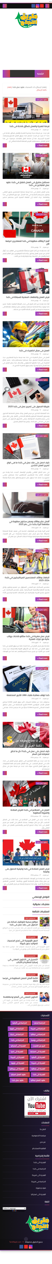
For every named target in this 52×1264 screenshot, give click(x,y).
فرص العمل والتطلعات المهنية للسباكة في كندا (27, 297)
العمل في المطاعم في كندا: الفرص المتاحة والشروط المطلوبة (30, 811)
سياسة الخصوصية (39, 1135)
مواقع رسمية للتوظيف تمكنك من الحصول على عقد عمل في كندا (22, 923)
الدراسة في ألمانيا (19, 1023)
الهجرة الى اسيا (17, 1051)
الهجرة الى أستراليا (18, 1046)
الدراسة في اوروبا (17, 1028)
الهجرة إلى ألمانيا (38, 1057)
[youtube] (42, 6)
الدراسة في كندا (17, 1040)
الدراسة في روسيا (38, 1040)
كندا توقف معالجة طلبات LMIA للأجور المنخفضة (28, 695)
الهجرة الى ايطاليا (38, 1068)
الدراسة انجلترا (39, 1023)
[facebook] (33, 6)
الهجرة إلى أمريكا (17, 1057)
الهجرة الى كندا (39, 1074)
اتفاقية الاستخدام (39, 1148)
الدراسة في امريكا (38, 1028)
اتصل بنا (43, 1129)
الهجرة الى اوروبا (17, 1063)
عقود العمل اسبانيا (18, 1074)
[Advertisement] (26, 52)
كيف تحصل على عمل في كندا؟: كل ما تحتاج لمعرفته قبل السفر (30, 752)
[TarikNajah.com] (26, 20)
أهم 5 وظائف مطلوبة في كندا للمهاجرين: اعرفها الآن (27, 242)
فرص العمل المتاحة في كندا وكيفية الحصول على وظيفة (27, 870)
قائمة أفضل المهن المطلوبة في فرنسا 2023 (20, 979)
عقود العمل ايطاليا (38, 1080)
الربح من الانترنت (39, 1046)
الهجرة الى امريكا (38, 1063)
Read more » (42, 145)
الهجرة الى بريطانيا (17, 1068)
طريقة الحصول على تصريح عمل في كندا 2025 (28, 406)
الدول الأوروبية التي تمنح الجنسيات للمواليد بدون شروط (22, 942)
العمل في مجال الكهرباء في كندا (34, 350)
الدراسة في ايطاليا (38, 1034)
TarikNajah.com (15, 1242)
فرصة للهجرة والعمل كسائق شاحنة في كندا (29, 126)
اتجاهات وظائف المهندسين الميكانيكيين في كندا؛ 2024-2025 (27, 578)
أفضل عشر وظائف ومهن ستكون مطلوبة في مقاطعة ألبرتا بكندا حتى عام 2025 (29, 522)
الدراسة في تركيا (17, 1034)
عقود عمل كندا (18, 1080)
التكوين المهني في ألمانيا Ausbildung (20, 997)
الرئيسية (40, 73)
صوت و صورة (41, 1188)
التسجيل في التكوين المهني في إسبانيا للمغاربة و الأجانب (23, 960)
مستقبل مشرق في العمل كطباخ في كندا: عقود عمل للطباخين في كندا (27, 183)
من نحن (43, 1142)
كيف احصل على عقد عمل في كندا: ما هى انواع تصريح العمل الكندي (28, 463)
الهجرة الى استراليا (37, 1051)
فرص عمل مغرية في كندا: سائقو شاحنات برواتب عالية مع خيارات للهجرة (28, 637)
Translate (21, 1211)
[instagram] (37, 6)
